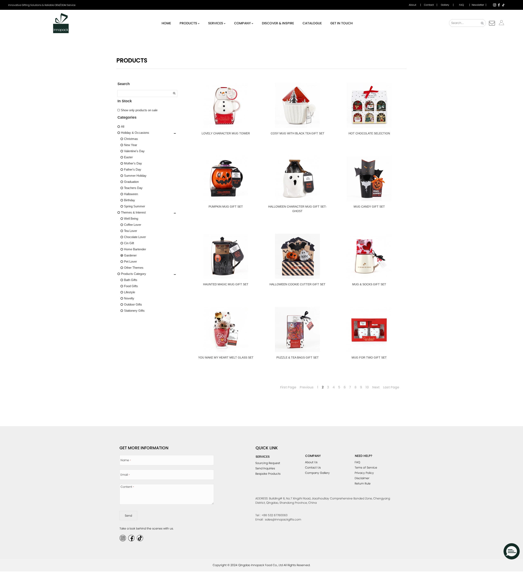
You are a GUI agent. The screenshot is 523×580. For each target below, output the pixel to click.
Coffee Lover (132, 224)
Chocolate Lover (135, 237)
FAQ (461, 5)
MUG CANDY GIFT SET (369, 206)
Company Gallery (317, 473)
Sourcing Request (267, 463)
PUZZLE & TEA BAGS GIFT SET (297, 357)
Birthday (129, 200)
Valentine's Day (134, 151)
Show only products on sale (139, 110)
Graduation (131, 181)
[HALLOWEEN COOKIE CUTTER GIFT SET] (297, 256)
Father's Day (132, 169)
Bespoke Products (267, 474)
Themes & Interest (133, 212)
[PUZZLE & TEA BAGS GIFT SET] (297, 329)
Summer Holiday (135, 175)
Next (376, 387)
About (412, 5)
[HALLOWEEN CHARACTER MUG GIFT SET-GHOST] (297, 178)
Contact (429, 5)
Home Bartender (135, 249)
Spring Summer (134, 206)
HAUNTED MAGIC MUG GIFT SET (225, 284)
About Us (311, 462)
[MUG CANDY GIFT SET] (369, 178)
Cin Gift (129, 243)
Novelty (129, 298)
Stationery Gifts (134, 310)
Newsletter (478, 5)
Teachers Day (133, 188)
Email (125, 475)
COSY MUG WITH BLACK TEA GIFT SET (297, 133)
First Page (288, 387)
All (122, 126)
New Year (130, 145)
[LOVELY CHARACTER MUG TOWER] (225, 105)
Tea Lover (130, 231)
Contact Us (313, 467)
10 (367, 387)
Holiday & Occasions (135, 132)
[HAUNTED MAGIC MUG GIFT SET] (225, 256)
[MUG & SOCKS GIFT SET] (369, 256)
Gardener (130, 255)
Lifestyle (129, 292)
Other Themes (133, 267)
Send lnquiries (265, 468)
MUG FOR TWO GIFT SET (369, 357)
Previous (307, 387)
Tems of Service (366, 467)
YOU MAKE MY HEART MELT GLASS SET (226, 357)
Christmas (131, 139)
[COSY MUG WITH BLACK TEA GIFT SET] (297, 105)
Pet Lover (130, 261)
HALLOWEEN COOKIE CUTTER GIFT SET (297, 284)
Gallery (445, 5)
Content (127, 487)
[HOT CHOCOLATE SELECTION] (369, 105)
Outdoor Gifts (133, 304)
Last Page (391, 387)
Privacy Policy (364, 473)
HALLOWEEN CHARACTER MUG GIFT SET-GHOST (297, 209)
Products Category (133, 273)
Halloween (131, 194)
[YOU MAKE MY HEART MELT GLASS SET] (225, 329)
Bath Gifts (130, 280)
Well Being (131, 218)
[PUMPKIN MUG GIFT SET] (225, 178)
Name (126, 460)
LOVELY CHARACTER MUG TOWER (226, 133)
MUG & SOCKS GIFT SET (369, 284)
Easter (128, 157)
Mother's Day (133, 163)
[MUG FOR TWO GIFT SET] (369, 329)
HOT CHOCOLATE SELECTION (369, 133)
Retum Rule (363, 483)
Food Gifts (131, 286)
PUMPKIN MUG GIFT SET (226, 206)
